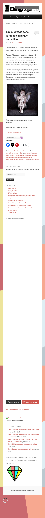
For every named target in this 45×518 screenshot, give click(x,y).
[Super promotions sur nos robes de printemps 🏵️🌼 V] (22, 230)
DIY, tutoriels (12, 193)
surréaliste (9, 159)
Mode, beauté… (13, 210)
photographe (10, 157)
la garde (34, 153)
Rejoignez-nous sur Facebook (17, 410)
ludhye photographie (17, 155)
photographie (19, 157)
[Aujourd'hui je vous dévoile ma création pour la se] (22, 329)
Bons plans (12, 188)
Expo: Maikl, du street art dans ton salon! (22, 444)
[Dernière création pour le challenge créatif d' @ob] (22, 290)
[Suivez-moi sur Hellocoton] (15, 418)
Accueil (8, 17)
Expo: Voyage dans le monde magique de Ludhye (17, 35)
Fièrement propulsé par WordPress (22, 490)
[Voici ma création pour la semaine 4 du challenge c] (22, 309)
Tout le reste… (13, 213)
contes (16, 153)
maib (13, 420)
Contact (30, 17)
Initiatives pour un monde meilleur (20, 205)
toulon (28, 159)
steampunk (28, 157)
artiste (11, 153)
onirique (34, 155)
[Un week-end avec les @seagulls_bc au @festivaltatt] (22, 250)
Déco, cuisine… (13, 190)
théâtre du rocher (19, 159)
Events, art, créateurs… (16, 200)
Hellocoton (20, 420)
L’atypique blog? (20, 17)
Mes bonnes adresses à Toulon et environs (23, 208)
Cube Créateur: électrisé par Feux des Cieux (23, 429)
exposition (27, 153)
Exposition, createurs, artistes (18, 203)
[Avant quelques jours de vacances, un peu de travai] (22, 389)
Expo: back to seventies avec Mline (20, 449)
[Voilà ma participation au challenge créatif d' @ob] (22, 349)
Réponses (35, 159)
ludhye (8, 155)
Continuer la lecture (13, 132)
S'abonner (10, 179)
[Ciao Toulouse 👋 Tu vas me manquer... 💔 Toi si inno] (22, 369)
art (7, 153)
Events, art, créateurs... (21, 151)
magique (28, 155)
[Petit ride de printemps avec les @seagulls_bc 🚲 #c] (22, 270)
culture (21, 153)
